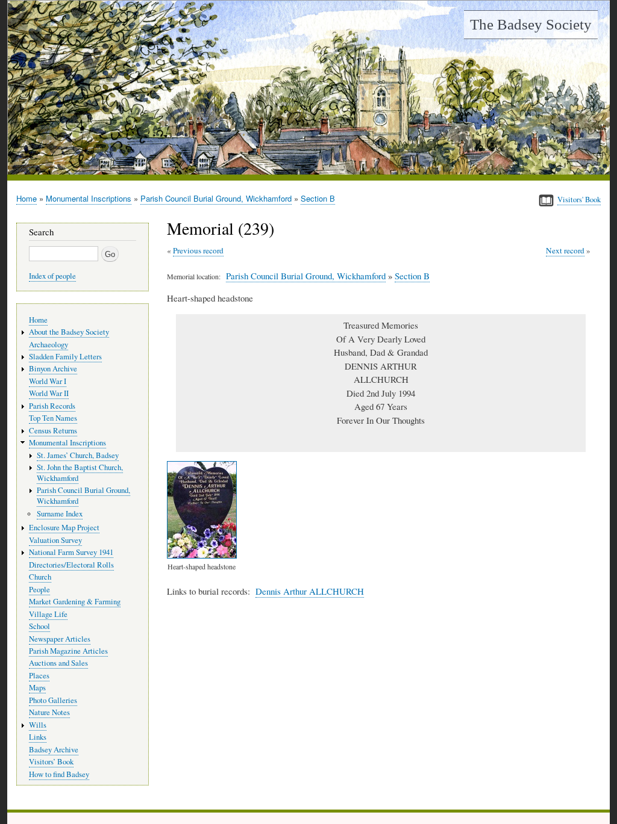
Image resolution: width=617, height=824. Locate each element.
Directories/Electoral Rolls (71, 565)
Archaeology (48, 344)
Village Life (48, 614)
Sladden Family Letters (65, 357)
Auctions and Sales (58, 663)
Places (39, 676)
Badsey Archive (53, 750)
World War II (49, 393)
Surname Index (60, 514)
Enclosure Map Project (64, 527)
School (39, 626)
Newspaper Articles (59, 639)
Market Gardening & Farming (75, 601)
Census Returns (53, 431)
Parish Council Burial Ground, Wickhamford (216, 198)
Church (40, 577)
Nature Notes (49, 712)
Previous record (198, 250)
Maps (37, 688)
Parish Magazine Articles (68, 651)
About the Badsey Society (69, 332)
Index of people (52, 276)
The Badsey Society (531, 24)
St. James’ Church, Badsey (78, 455)
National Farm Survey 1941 (71, 552)
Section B (318, 198)
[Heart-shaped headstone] (204, 555)
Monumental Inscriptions (88, 198)
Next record (565, 250)
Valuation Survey (55, 540)
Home (26, 198)
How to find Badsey (59, 774)
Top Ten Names (53, 418)
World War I (47, 381)
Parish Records (52, 406)
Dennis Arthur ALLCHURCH (309, 591)
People (39, 589)
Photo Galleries (53, 700)
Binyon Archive (53, 369)
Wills (37, 725)
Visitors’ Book (51, 762)
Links (37, 737)
